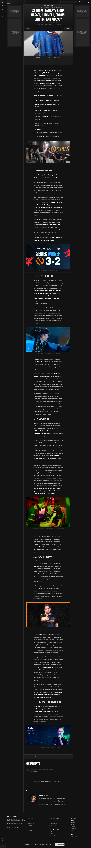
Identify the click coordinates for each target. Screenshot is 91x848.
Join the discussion (59, 844)
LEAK (52, 5)
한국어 (72, 830)
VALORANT (52, 821)
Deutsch (73, 826)
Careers (30, 825)
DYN (45, 5)
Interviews (30, 818)
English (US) (73, 818)
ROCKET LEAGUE (53, 825)
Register (51, 833)
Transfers (26, 2)
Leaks (29, 821)
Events (20, 2)
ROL (48, 5)
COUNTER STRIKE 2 (54, 823)
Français (73, 822)
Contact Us (30, 828)
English (72, 820)
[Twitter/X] (2, 838)
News (8, 2)
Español (73, 824)
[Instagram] (2, 840)
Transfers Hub (31, 823)
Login (50, 831)
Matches (14, 2)
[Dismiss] (66, 844)
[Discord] (2, 842)
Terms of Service (74, 836)
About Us (30, 830)
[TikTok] (15, 827)
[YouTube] (2, 844)
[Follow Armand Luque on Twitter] (39, 807)
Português (73, 828)
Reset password (52, 835)
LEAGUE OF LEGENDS (54, 818)
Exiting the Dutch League (40, 280)
